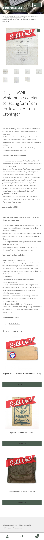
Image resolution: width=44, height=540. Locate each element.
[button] (38, 30)
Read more (22, 385)
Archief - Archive (15, 17)
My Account (7, 536)
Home (7, 17)
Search (22, 536)
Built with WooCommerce (11, 528)
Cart (33, 534)
